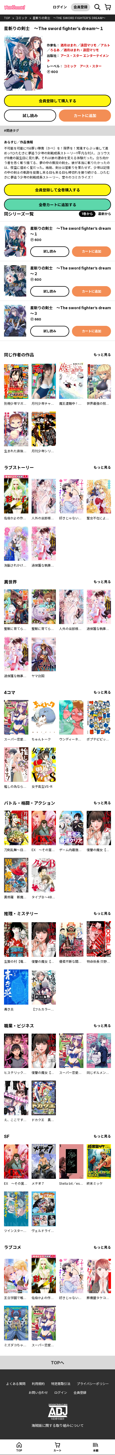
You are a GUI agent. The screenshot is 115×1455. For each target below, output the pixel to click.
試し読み (30, 115)
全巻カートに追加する (57, 204)
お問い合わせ (38, 1393)
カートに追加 (85, 115)
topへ (57, 1362)
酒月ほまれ (68, 45)
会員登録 (80, 7)
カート (57, 1450)
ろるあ (55, 50)
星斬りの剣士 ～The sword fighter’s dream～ (69, 18)
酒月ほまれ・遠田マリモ (81, 50)
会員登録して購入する (57, 101)
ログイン (60, 7)
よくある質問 (15, 1384)
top (7, 18)
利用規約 (38, 1384)
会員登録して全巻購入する (57, 190)
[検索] (97, 7)
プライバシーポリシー (93, 1384)
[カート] (108, 7)
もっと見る (102, 355)
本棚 (95, 1450)
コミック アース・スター (83, 66)
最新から (104, 214)
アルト (105, 45)
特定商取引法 (60, 1384)
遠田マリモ (88, 45)
